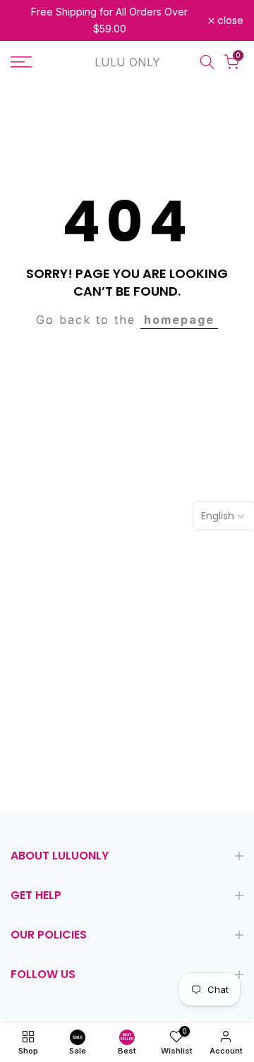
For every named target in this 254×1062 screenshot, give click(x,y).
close (228, 20)
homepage (179, 320)
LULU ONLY (127, 62)
